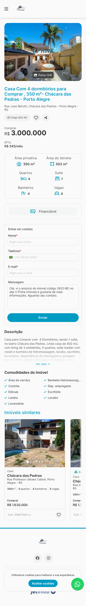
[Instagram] (48, 558)
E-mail (13, 266)
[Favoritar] (36, 117)
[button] (43, 52)
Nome (13, 235)
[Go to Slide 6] (42, 462)
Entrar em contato (20, 229)
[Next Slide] (78, 52)
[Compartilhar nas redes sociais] (45, 117)
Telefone (14, 251)
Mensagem (16, 282)
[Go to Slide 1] (27, 462)
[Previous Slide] (7, 52)
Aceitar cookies (43, 583)
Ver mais (41, 364)
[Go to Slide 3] (33, 462)
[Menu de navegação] (6, 9)
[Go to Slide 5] (39, 462)
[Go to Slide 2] (31, 462)
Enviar (43, 317)
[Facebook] (37, 558)
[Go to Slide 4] (36, 462)
